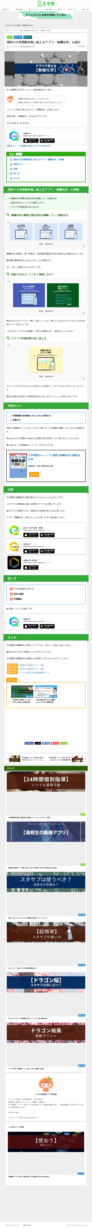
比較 (14, 169)
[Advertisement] (46, 724)
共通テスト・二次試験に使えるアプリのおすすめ (28, 146)
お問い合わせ (27, 1225)
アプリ (10, 37)
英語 (59, 9)
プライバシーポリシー (13, 1225)
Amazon (34, 474)
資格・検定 (19, 9)
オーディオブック (34, 9)
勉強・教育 (48, 9)
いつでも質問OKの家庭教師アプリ (34, 673)
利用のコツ (17, 164)
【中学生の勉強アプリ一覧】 (32, 669)
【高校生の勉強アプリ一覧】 (32, 665)
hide (19, 154)
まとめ (15, 178)
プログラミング (71, 9)
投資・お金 (85, 9)
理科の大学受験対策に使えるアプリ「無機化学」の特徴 (37, 160)
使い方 (15, 173)
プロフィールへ (13, 1112)
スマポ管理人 (81, 46)
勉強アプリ (6, 9)
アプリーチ (47, 135)
